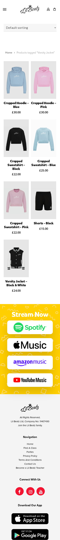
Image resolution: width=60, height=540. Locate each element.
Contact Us (30, 463)
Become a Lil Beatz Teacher (30, 467)
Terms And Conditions (30, 459)
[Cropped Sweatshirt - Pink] (16, 200)
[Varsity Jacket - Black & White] (16, 258)
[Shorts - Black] (43, 200)
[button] (4, 9)
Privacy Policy (30, 456)
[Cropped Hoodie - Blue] (16, 80)
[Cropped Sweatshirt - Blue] (43, 138)
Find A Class (30, 448)
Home (8, 52)
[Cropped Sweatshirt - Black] (16, 138)
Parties (30, 452)
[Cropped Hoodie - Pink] (43, 80)
